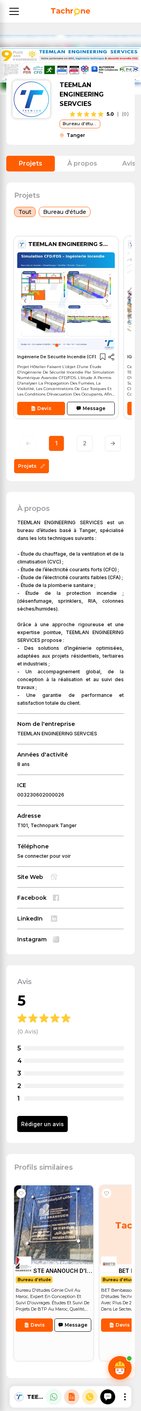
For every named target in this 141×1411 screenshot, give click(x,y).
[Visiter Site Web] (54, 877)
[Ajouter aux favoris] (21, 1193)
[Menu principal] (14, 11)
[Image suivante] (107, 301)
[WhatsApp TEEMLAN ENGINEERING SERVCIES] (53, 1397)
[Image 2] (61, 345)
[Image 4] (70, 345)
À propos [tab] (82, 163)
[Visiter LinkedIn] (54, 918)
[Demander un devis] (72, 1397)
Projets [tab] (30, 163)
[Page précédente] (28, 443)
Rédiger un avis (42, 1124)
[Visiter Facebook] (56, 898)
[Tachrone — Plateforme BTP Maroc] (70, 12)
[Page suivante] (113, 443)
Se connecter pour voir (44, 856)
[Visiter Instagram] (56, 939)
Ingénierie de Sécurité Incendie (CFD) (63, 245)
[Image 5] (75, 345)
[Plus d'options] (125, 1397)
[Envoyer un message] (108, 1397)
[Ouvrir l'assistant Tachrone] (120, 1368)
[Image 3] (66, 345)
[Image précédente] (25, 301)
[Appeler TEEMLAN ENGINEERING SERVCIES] (90, 1397)
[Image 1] (56, 345)
